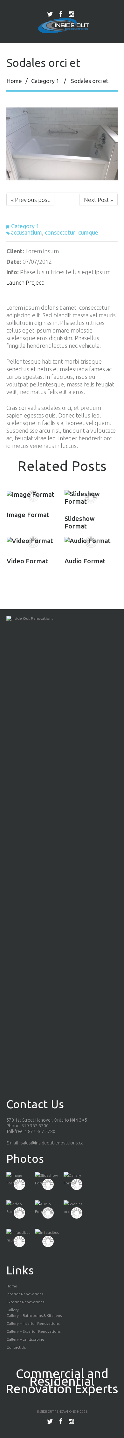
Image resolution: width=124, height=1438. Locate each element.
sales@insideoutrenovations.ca (52, 1142)
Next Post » (98, 200)
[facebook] (60, 14)
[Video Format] (33, 540)
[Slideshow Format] (91, 497)
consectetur (60, 232)
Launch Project (25, 282)
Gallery (12, 1310)
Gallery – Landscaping (25, 1339)
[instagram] (71, 14)
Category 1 (45, 81)
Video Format (27, 561)
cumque (88, 232)
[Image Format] (33, 494)
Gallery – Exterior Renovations (33, 1331)
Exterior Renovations (25, 1302)
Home (14, 81)
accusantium (26, 232)
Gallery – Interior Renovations (32, 1323)
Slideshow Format (80, 522)
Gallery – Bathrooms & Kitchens (34, 1315)
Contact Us (16, 1347)
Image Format (28, 514)
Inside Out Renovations (56, 1411)
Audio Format (85, 561)
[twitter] (50, 14)
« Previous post (30, 200)
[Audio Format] (91, 540)
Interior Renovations (24, 1294)
